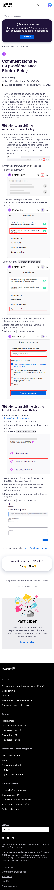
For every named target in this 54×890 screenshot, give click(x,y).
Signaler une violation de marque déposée (23, 686)
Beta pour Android (11, 765)
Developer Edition (11, 755)
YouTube (8, 838)
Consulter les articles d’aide (16, 705)
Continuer (27, 37)
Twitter (6, 695)
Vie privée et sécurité (13, 16)
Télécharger (8, 721)
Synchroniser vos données (15, 804)
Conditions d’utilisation (14, 872)
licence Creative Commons (15, 860)
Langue (5, 825)
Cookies (6, 881)
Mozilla (8, 669)
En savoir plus (27, 642)
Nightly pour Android (13, 774)
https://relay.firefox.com (16, 418)
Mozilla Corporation (12, 847)
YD (25, 586)
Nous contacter (10, 886)
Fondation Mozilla (25, 844)
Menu (44, 5)
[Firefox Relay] (27, 54)
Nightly (6, 770)
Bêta (4, 760)
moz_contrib (32, 586)
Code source (8, 691)
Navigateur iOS (9, 735)
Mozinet (20, 586)
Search (38, 5)
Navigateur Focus (11, 740)
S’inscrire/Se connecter (14, 790)
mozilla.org (8, 867)
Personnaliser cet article (13, 46)
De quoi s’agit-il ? (11, 795)
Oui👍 (23, 566)
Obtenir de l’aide (10, 809)
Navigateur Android (12, 730)
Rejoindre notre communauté (17, 700)
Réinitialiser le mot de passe (16, 800)
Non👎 (33, 566)
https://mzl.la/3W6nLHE (36, 548)
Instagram (13, 838)
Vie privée (7, 876)
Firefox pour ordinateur (14, 725)
